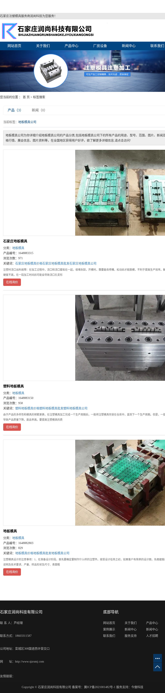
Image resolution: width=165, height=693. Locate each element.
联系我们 (109, 635)
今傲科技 (137, 687)
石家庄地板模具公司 (82, 263)
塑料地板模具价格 (27, 408)
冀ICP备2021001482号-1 (99, 687)
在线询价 (12, 282)
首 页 (26, 97)
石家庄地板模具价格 (28, 263)
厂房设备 (100, 46)
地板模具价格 (24, 553)
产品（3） (15, 110)
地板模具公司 (60, 553)
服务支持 (131, 635)
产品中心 (71, 46)
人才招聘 (152, 635)
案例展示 (109, 629)
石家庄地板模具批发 (55, 263)
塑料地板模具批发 (51, 408)
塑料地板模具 (13, 386)
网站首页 (14, 46)
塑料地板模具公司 (75, 408)
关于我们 (43, 46)
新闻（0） (39, 110)
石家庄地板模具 (15, 241)
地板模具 (18, 248)
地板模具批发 (42, 553)
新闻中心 (129, 46)
